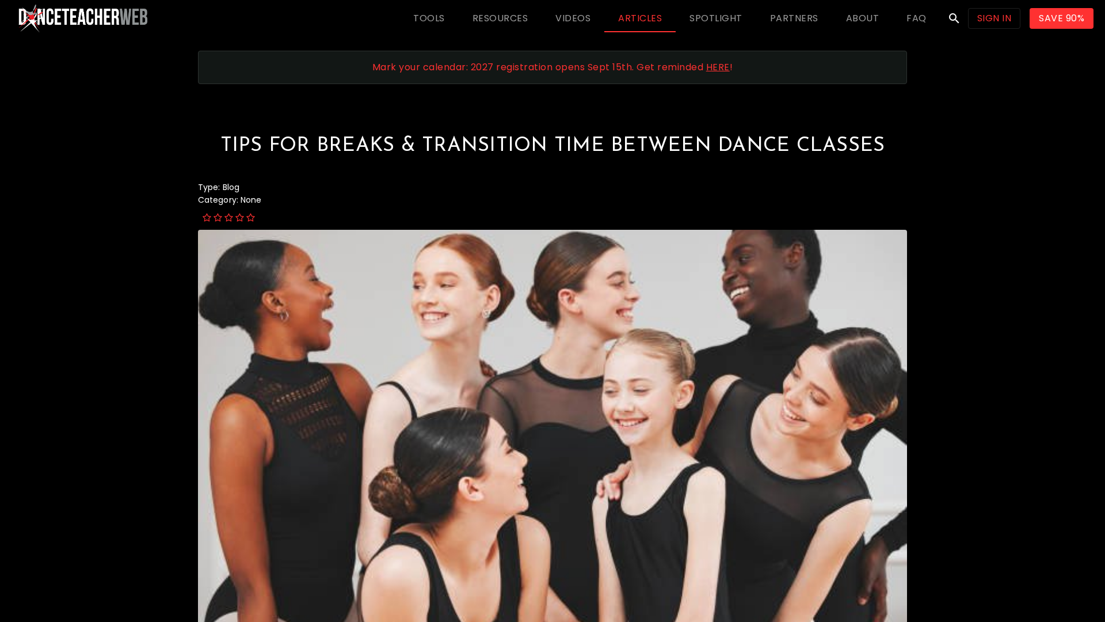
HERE (718, 67)
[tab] (429, 18)
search (954, 18)
